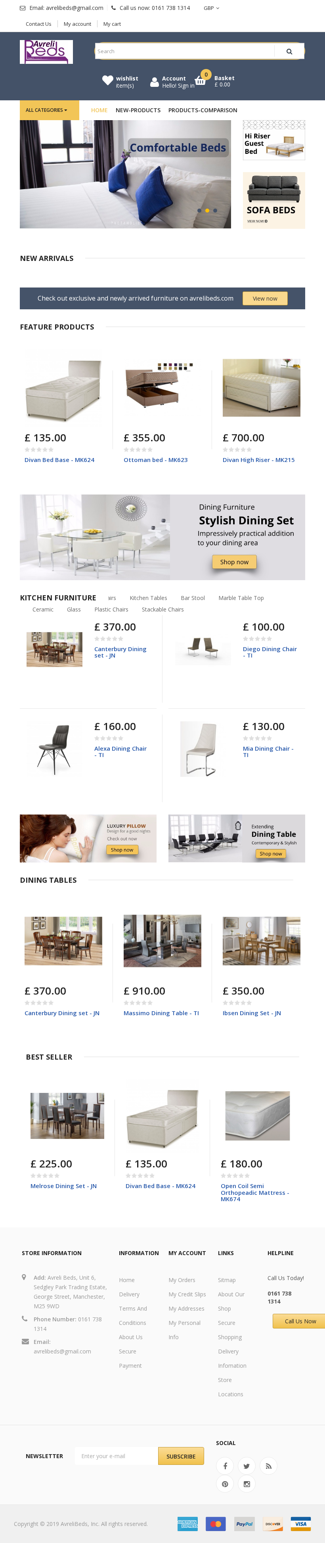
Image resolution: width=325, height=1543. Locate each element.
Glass (74, 609)
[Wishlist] (69, 419)
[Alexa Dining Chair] (54, 748)
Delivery (129, 1294)
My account (77, 23)
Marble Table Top (241, 598)
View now (265, 298)
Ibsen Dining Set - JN (252, 1013)
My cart (112, 23)
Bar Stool (193, 598)
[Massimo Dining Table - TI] (162, 941)
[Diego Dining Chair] (203, 649)
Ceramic (43, 609)
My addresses (186, 1308)
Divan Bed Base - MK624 (59, 460)
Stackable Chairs (163, 609)
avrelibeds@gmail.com (62, 1351)
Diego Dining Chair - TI (270, 652)
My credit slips (187, 1294)
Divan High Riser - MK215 (259, 460)
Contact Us (39, 23)
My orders (181, 1280)
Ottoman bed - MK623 (156, 460)
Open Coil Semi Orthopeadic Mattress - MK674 (255, 1192)
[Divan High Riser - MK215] (261, 388)
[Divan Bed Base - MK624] (63, 388)
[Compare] (50, 419)
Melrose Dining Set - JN (64, 1186)
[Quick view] (90, 361)
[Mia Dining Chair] (203, 748)
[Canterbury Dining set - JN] (63, 941)
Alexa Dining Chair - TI (120, 751)
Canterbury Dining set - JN (120, 652)
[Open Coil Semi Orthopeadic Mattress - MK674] (257, 1116)
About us (131, 1337)
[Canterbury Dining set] (54, 649)
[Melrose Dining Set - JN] (67, 1116)
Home (127, 1280)
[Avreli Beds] (46, 52)
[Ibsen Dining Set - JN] (261, 941)
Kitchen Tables (148, 598)
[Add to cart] (131, 419)
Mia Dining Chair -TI (268, 751)
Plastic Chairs (111, 609)
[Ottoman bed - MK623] (162, 388)
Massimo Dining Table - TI (161, 1013)
